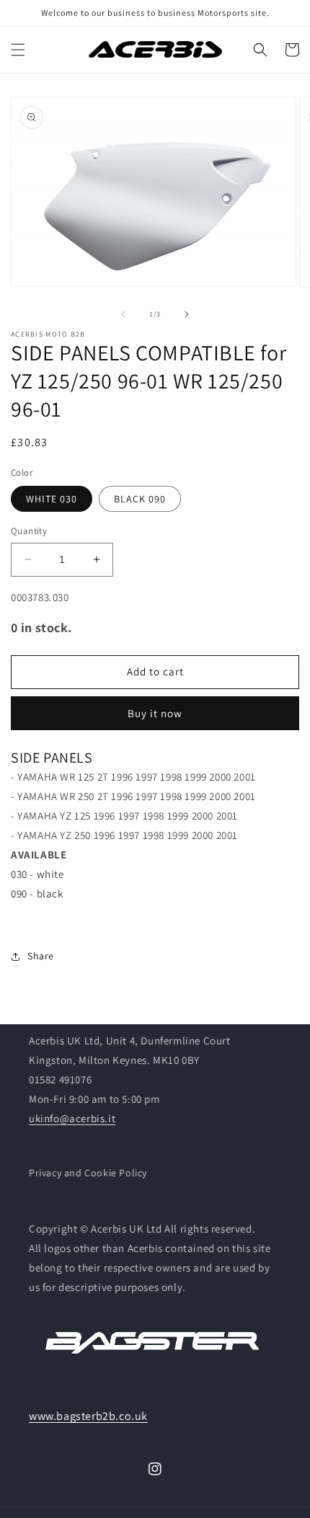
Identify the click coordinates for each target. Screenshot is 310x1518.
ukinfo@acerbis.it (72, 1118)
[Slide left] (123, 314)
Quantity (29, 531)
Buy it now (155, 713)
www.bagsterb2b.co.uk (88, 1416)
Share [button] (40, 955)
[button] (18, 50)
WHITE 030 (51, 498)
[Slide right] (187, 314)
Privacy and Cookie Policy (88, 1172)
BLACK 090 (140, 498)
